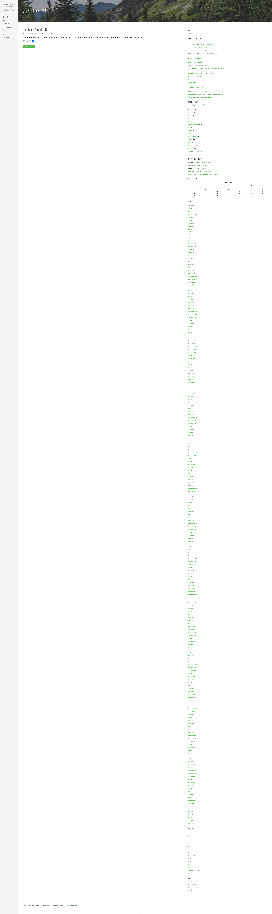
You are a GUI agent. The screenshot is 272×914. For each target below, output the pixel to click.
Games (190, 130)
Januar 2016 (191, 450)
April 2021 (191, 264)
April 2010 (191, 653)
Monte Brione (192, 82)
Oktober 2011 (192, 600)
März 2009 (191, 691)
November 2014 (192, 491)
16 (251, 191)
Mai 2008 (190, 720)
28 (228, 195)
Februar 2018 (192, 376)
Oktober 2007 (192, 741)
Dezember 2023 (192, 205)
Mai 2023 (190, 211)
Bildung (190, 116)
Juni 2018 (190, 364)
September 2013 (192, 532)
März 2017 (191, 408)
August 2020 (191, 288)
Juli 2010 (190, 644)
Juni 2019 (190, 329)
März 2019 (191, 338)
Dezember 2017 (192, 382)
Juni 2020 (190, 294)
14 (228, 191)
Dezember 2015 (192, 452)
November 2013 (192, 526)
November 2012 (192, 561)
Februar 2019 (192, 341)
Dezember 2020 (192, 276)
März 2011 (191, 620)
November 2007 (192, 738)
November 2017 (192, 385)
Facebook (5, 30)
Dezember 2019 (192, 311)
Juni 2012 (190, 576)
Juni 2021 (190, 258)
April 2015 (191, 476)
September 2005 (192, 806)
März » (194, 197)
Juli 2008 (190, 714)
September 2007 (192, 744)
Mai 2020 (190, 297)
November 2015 (192, 455)
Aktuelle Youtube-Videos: (198, 87)
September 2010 (192, 638)
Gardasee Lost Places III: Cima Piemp (203, 165)
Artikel (190, 113)
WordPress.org (192, 890)
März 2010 (191, 656)
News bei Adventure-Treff (198, 59)
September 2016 (192, 426)
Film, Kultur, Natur (36, 52)
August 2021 (191, 252)
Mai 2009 (190, 685)
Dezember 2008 (192, 700)
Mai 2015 (190, 473)
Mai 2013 (190, 544)
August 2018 (191, 358)
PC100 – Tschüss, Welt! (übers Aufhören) (199, 48)
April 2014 (191, 511)
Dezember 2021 (192, 244)
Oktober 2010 (192, 635)
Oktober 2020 (192, 282)
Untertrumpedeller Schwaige (196, 76)
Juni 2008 (190, 717)
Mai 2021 (190, 261)
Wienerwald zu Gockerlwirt (205, 162)
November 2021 (192, 246)
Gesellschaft (191, 133)
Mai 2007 (190, 756)
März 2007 (191, 762)
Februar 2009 (192, 694)
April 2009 (191, 688)
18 (194, 193)
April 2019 (191, 335)
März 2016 (191, 444)
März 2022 (191, 235)
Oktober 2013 (192, 529)
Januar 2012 (191, 591)
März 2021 (191, 267)
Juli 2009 (190, 679)
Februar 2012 (192, 588)
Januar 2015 (191, 485)
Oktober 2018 (192, 352)
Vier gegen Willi (204, 168)
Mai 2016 (190, 438)
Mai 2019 (190, 332)
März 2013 (191, 550)
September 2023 (192, 208)
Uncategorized (192, 154)
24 (263, 193)
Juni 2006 (190, 788)
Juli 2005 (190, 812)
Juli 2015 (190, 467)
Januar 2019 (191, 344)
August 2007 (191, 747)
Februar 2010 (192, 659)
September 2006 (192, 779)
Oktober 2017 (192, 388)
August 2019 (191, 323)
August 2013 (191, 535)
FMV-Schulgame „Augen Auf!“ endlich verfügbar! (207, 174)
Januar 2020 (191, 308)
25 (194, 195)
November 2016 (192, 420)
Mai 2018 (190, 367)
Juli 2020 (190, 291)
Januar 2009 (191, 697)
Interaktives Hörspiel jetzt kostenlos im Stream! (206, 171)
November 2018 (192, 349)
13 (217, 191)
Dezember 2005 (192, 800)
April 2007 (191, 759)
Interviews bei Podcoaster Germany (201, 44)
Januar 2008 (191, 732)
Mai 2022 (190, 229)
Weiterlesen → (29, 47)
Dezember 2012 (192, 558)
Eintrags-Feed (192, 885)
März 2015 (191, 479)
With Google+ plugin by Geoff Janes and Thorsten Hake (145, 912)
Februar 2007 (192, 765)
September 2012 (192, 567)
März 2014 (191, 514)
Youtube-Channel (7, 27)
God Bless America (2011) (38, 29)
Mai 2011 (190, 614)
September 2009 (192, 673)
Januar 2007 (191, 767)
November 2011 (192, 597)
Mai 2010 (190, 650)
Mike (189, 165)
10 (263, 189)
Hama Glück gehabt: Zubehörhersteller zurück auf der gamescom (206, 68)
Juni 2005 (190, 815)
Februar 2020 (192, 305)
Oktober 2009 (192, 670)
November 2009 (192, 667)
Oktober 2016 (192, 423)
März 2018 (191, 373)
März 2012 (191, 585)
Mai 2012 (190, 579)
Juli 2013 (190, 538)
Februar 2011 (192, 623)
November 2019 (192, 314)
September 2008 (192, 709)
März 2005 (191, 823)
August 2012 (191, 570)
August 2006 (191, 782)
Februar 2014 (192, 517)
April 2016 (191, 441)
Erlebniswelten (192, 118)
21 (228, 193)
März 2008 (191, 726)
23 (251, 193)
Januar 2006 (191, 797)
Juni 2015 (190, 470)
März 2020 (191, 302)
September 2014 (192, 497)
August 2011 (191, 606)
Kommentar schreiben (49, 34)
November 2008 (192, 703)
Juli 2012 (190, 573)
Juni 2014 (190, 506)
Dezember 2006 (192, 770)
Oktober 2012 (192, 564)
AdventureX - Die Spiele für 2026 (197, 65)
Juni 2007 (190, 753)
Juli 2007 (190, 750)
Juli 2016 (190, 432)
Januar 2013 (191, 556)
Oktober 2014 (192, 494)
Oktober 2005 (192, 803)
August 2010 (191, 641)
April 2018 (191, 370)
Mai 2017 (190, 402)
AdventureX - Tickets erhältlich (196, 62)
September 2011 (192, 603)
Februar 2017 (192, 411)
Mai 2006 (190, 791)
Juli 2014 (190, 503)
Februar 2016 (192, 447)
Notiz (189, 142)
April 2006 (191, 794)
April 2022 (191, 232)
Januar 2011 (191, 626)
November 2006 (192, 773)
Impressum (5, 37)
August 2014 (191, 500)
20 (217, 193)
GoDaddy (76, 905)
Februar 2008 (192, 729)
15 (240, 191)
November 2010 (192, 632)
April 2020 (191, 299)
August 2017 (191, 394)
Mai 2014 (190, 508)
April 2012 (191, 582)
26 (205, 195)
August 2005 (191, 809)
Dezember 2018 (192, 347)
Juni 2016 (190, 435)
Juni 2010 (190, 647)
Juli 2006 (190, 785)
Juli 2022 (190, 226)
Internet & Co (192, 136)
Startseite (5, 17)
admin (38, 34)
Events (190, 121)
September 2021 (192, 249)
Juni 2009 (190, 682)
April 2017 (191, 405)
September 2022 (192, 220)
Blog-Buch (5, 20)
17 (263, 191)
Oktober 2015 (192, 458)
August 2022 (191, 223)
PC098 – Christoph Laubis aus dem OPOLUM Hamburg (203, 54)
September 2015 (192, 461)
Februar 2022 (192, 238)
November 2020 (192, 279)
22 (240, 193)
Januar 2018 (191, 379)
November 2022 (192, 214)
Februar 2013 (192, 553)
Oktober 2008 (192, 706)
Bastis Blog (9, 4)
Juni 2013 (190, 541)
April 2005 (191, 820)
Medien (190, 139)
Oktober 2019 (192, 317)
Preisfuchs (191, 145)
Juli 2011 (190, 608)
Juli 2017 (190, 397)
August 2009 (191, 676)
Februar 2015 (192, 482)
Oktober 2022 (192, 217)
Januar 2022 (191, 241)
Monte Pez (191, 79)
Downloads (5, 23)
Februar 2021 (192, 270)
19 (205, 193)
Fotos (189, 127)
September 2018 (192, 355)
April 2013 (191, 547)
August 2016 (191, 429)
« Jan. (189, 197)
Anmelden (191, 882)
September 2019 (192, 320)
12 (205, 191)
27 (217, 195)
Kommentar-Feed (193, 888)
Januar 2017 (191, 414)
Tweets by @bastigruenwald (196, 105)
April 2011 (191, 617)
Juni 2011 (190, 611)
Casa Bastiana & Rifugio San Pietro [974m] (199, 97)
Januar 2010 (191, 661)
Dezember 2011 (192, 594)
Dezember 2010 (192, 629)
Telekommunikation (193, 151)
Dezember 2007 (192, 735)
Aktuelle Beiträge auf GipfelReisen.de (201, 73)
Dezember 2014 (192, 488)
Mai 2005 (190, 818)
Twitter (4, 34)
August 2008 (191, 712)
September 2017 (192, 391)
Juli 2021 (190, 255)
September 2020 (192, 285)
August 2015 (191, 464)
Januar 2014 (191, 520)
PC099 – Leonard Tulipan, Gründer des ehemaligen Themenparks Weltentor (209, 51)
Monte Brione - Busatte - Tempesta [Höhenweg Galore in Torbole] (206, 94)
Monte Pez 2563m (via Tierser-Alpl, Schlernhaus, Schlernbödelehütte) (207, 91)
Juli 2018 (190, 361)
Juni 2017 (190, 399)
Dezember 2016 (192, 417)
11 (194, 191)
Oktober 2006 (192, 776)
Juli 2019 (190, 326)
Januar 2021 (191, 273)
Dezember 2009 (192, 664)
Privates (190, 148)
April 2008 (191, 723)
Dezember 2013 (192, 523)
